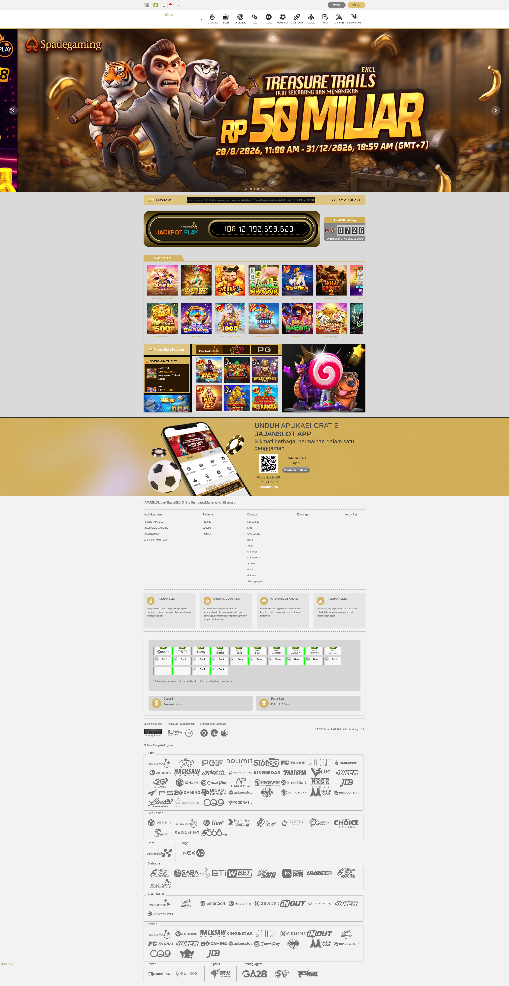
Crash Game (297, 22)
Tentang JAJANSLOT (154, 521)
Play (191, 232)
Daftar (356, 5)
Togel (269, 22)
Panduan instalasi (296, 470)
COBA (211, 366)
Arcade (311, 22)
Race (254, 22)
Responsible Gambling (156, 527)
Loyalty (207, 527)
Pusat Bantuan (151, 533)
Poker (325, 22)
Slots (226, 22)
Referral (207, 533)
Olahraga (282, 22)
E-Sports (339, 22)
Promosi (207, 521)
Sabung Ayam (354, 22)
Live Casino (240, 22)
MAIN (165, 280)
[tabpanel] (254, 110)
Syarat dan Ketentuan (155, 539)
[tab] (209, 349)
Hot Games (212, 22)
